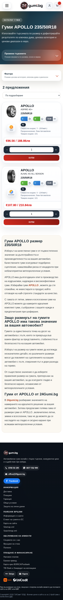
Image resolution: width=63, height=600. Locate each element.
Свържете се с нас (12, 540)
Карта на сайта (10, 523)
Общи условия (10, 503)
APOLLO (34, 285)
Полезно (7, 548)
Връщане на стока (12, 544)
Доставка (8, 491)
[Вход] (49, 5)
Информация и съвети (13, 516)
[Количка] (57, 5)
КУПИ (31, 158)
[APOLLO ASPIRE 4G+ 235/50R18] (31, 132)
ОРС (10, 589)
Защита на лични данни (14, 506)
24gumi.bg (12, 400)
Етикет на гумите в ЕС (14, 519)
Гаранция (8, 499)
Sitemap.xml (9, 527)
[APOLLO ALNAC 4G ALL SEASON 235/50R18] (31, 196)
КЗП (17, 589)
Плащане (8, 495)
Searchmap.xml (10, 531)
